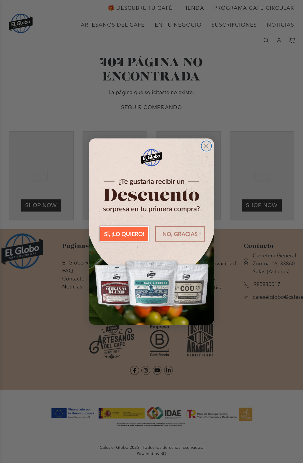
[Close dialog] (206, 146)
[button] (124, 233)
